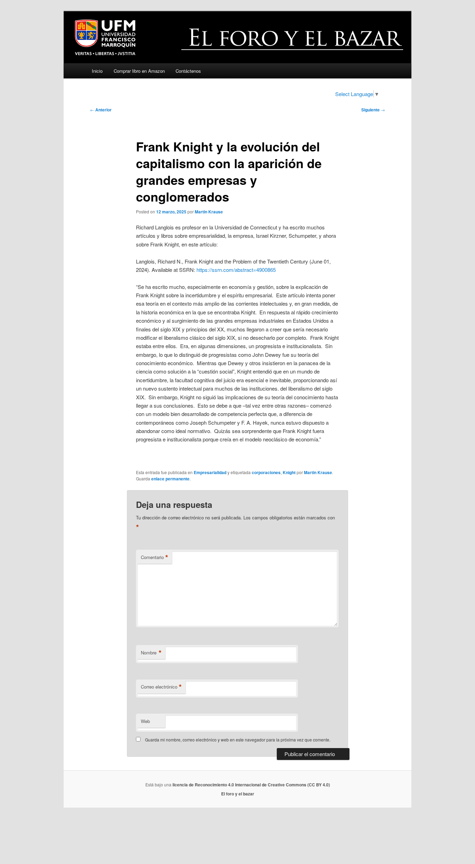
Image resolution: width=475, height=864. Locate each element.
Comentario (154, 557)
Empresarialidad (210, 472)
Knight (289, 472)
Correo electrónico (161, 686)
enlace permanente (170, 479)
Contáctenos (188, 71)
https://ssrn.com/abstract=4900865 (236, 269)
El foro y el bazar (237, 794)
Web (145, 721)
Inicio (97, 71)
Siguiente (373, 110)
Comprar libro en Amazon (139, 71)
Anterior (101, 110)
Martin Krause (209, 212)
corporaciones (266, 472)
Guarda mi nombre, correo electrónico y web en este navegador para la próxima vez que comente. (237, 740)
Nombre (151, 652)
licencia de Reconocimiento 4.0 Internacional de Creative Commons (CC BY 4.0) (251, 784)
